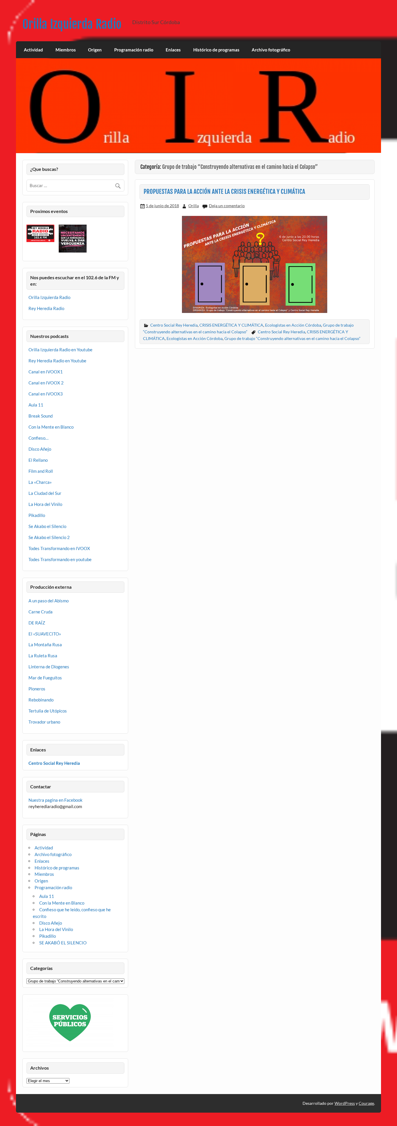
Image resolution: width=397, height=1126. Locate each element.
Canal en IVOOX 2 (46, 382)
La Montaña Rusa (45, 644)
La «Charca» (40, 482)
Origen (95, 49)
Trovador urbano (44, 721)
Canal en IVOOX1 (45, 371)
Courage (366, 1103)
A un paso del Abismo (48, 600)
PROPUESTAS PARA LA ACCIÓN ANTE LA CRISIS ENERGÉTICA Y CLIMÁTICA (224, 191)
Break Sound (40, 415)
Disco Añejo (39, 449)
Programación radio (133, 49)
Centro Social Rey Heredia (174, 325)
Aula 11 (35, 404)
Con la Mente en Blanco (51, 426)
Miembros (66, 49)
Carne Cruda (40, 611)
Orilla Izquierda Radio (71, 24)
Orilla (193, 205)
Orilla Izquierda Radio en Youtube (60, 349)
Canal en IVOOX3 (45, 393)
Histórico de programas (216, 49)
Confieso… (38, 438)
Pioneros (36, 688)
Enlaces (173, 49)
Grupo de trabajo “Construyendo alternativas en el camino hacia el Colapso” (292, 338)
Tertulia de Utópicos (47, 710)
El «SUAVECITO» (44, 633)
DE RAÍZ (36, 622)
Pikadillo (36, 515)
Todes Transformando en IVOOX (59, 548)
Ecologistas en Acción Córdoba (293, 325)
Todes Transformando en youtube (60, 559)
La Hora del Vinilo (45, 504)
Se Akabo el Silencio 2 (49, 537)
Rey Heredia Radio (46, 308)
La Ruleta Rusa (42, 655)
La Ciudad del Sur (44, 493)
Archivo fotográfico (271, 49)
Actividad (33, 49)
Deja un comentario (227, 205)
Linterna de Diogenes (48, 666)
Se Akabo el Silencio (47, 526)
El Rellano (38, 460)
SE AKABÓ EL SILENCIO (63, 942)
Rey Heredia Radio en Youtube (57, 360)
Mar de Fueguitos (45, 677)
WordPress (345, 1103)
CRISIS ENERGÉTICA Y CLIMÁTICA (231, 325)
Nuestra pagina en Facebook (55, 800)
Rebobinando (40, 699)
